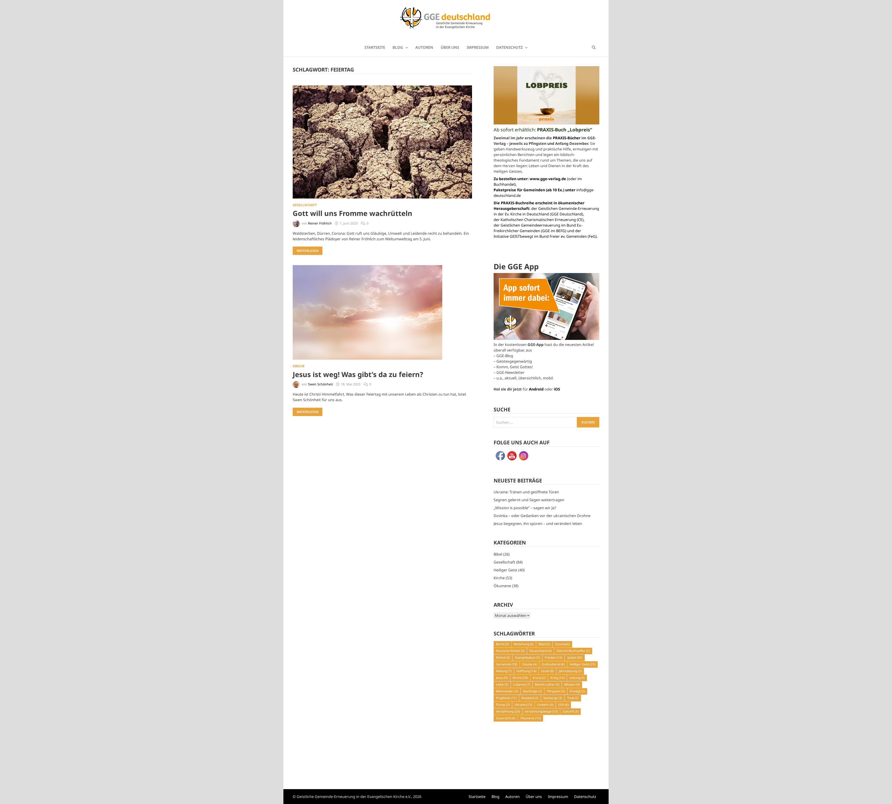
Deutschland (540, 651)
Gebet (574, 657)
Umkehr (545, 705)
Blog (398, 47)
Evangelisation (527, 657)
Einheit (503, 657)
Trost (573, 698)
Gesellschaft (305, 205)
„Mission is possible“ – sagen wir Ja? (525, 507)
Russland (529, 698)
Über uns (450, 47)
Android (536, 389)
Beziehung (524, 644)
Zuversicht (505, 718)
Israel (547, 671)
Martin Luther (547, 684)
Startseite (374, 47)
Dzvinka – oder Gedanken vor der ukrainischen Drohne (542, 515)
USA (563, 705)
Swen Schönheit (320, 384)
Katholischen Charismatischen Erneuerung (538, 219)
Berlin (502, 644)
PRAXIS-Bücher (566, 137)
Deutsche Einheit (510, 651)
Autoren (424, 47)
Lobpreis (521, 684)
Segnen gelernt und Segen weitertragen (529, 499)
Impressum (478, 47)
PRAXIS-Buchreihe (517, 202)
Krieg (557, 678)
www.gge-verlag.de (548, 178)
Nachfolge (532, 691)
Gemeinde (506, 664)
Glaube (529, 664)
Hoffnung (526, 671)
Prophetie (506, 698)
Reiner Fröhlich (320, 223)
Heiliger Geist (505, 570)
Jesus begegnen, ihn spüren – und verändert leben (538, 523)
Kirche (299, 366)
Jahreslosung (570, 671)
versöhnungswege (541, 711)
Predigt (577, 691)
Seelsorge (552, 698)
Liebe (502, 684)
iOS (557, 389)
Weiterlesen (308, 251)
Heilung (504, 671)
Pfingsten (556, 691)
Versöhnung (508, 711)
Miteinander (507, 691)
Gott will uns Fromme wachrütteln (352, 213)
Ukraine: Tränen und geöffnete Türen (526, 492)
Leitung (577, 678)
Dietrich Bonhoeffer (573, 651)
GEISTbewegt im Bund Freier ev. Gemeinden (548, 236)
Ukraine (523, 705)
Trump (503, 705)
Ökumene (502, 585)
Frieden (553, 657)
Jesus (502, 678)
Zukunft (570, 711)
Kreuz (539, 678)
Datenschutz (509, 47)
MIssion (572, 684)
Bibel (498, 554)
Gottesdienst (553, 664)
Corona (562, 644)
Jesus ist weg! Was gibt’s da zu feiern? (358, 374)
